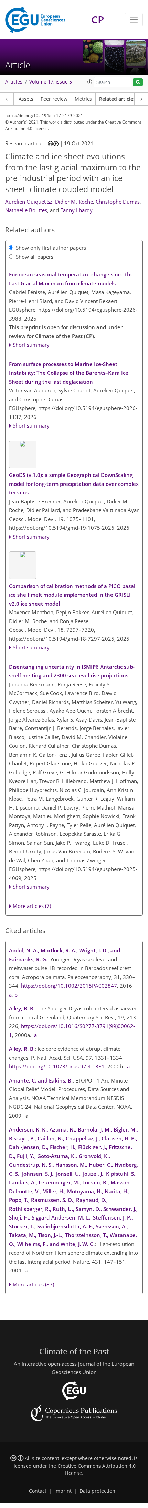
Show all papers (34, 256)
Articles (13, 82)
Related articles (117, 99)
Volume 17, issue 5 (50, 82)
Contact (37, 1491)
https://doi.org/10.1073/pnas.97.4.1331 (57, 1066)
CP (97, 19)
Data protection (97, 1491)
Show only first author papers (51, 247)
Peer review (54, 99)
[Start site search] (138, 82)
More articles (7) (32, 905)
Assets (26, 99)
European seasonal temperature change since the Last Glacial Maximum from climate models (71, 279)
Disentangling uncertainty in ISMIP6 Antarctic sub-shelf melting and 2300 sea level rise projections (72, 671)
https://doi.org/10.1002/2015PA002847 (69, 985)
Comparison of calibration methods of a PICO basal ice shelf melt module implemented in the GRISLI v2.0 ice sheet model (72, 594)
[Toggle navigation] (134, 19)
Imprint (63, 1491)
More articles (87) (33, 1284)
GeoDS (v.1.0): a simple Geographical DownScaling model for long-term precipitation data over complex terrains (74, 483)
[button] (89, 82)
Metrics (83, 99)
